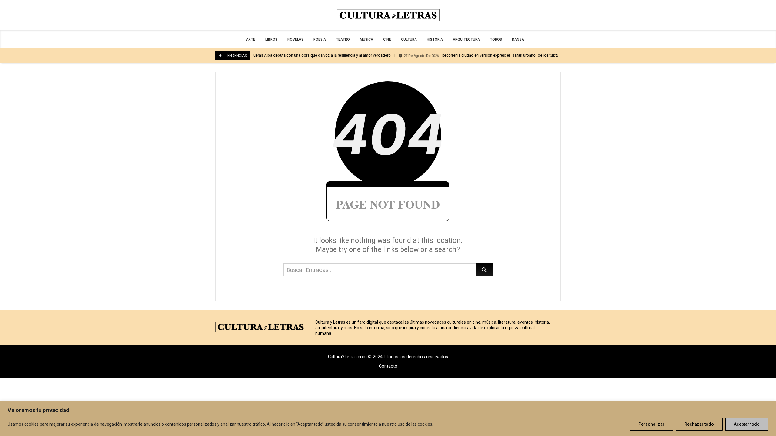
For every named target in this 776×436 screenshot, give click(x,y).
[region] (388, 418)
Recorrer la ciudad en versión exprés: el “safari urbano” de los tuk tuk (478, 55)
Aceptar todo (747, 424)
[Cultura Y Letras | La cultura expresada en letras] (388, 15)
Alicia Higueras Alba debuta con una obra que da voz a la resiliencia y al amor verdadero (291, 55)
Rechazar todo (699, 424)
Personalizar (651, 424)
